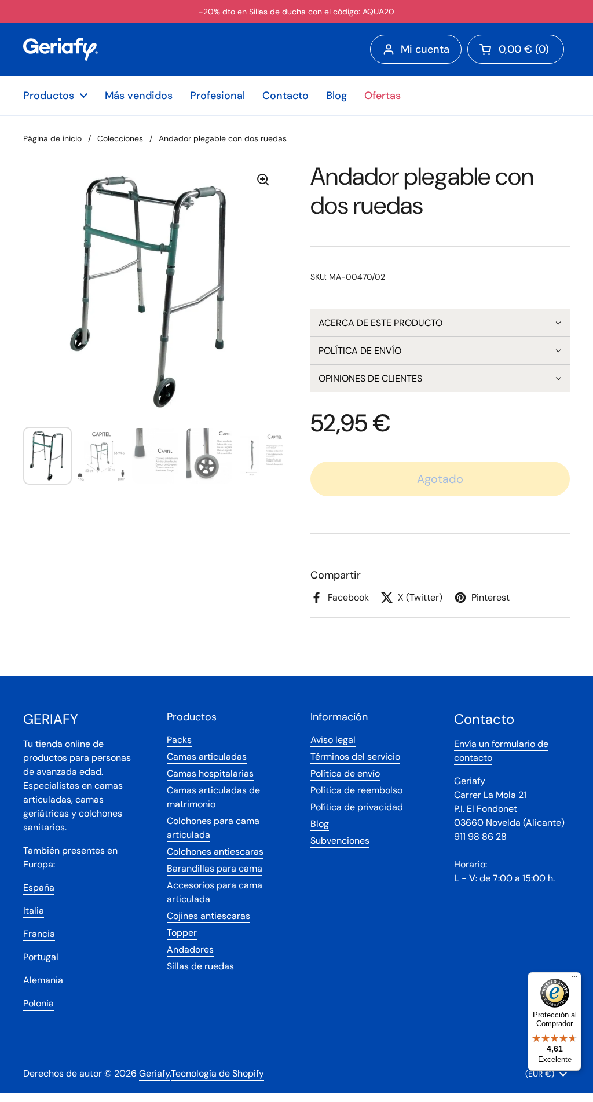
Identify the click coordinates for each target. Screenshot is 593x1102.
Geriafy (154, 1073)
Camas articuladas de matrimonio (213, 797)
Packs (179, 740)
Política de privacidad (356, 807)
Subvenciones (339, 840)
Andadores (190, 949)
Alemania (43, 980)
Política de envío (345, 773)
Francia (39, 934)
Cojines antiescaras (208, 916)
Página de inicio (52, 138)
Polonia (38, 1003)
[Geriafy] (60, 49)
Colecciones (120, 138)
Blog (319, 824)
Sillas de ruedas (200, 966)
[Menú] (574, 979)
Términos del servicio (355, 756)
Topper (182, 933)
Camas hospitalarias (210, 773)
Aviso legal (333, 740)
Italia (33, 911)
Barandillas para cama (214, 868)
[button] (440, 322)
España (38, 887)
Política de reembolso (356, 790)
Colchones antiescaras (215, 851)
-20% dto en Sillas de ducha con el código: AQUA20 (296, 12)
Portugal (40, 957)
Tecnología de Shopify (217, 1073)
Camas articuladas (207, 756)
